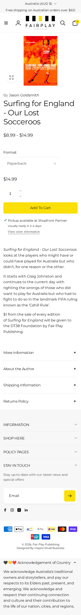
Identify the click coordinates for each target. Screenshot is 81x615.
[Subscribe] (69, 495)
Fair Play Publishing (46, 544)
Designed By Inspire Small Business (40, 548)
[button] (6, 23)
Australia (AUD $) (38, 4)
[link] (40, 10)
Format (10, 152)
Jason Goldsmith (21, 95)
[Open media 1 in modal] (40, 61)
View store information (24, 231)
